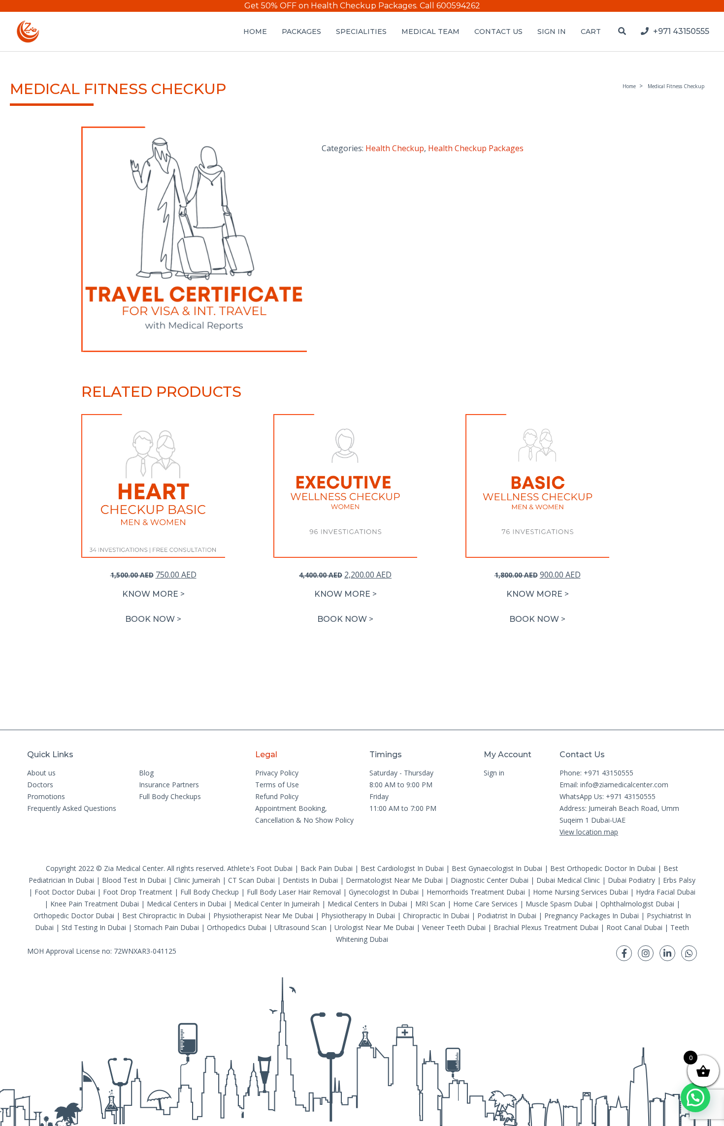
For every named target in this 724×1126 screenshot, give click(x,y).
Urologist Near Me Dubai (374, 927)
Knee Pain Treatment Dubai (94, 903)
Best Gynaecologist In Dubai (497, 868)
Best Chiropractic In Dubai (163, 915)
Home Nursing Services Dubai (580, 892)
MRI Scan (430, 903)
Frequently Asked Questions (71, 808)
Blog (146, 772)
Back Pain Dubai (326, 868)
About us (41, 772)
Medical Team (430, 31)
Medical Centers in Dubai (186, 903)
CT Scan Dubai (251, 880)
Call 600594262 (450, 5)
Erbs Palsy (679, 880)
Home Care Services (485, 903)
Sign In (551, 31)
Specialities (361, 31)
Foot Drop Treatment (137, 892)
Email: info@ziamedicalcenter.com (613, 784)
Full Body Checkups (170, 796)
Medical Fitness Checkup (676, 86)
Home (255, 31)
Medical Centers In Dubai (367, 903)
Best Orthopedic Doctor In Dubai (603, 868)
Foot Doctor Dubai (64, 892)
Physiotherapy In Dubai (358, 915)
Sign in (494, 772)
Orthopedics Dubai (236, 927)
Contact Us (498, 31)
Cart (591, 31)
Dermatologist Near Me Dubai (394, 880)
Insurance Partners (169, 784)
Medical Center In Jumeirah (277, 903)
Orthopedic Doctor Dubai (73, 915)
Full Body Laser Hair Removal (294, 892)
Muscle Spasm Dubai (559, 903)
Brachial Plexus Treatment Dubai (546, 927)
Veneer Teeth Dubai (454, 927)
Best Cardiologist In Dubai (402, 868)
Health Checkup (394, 148)
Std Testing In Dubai (94, 927)
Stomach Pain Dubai (166, 927)
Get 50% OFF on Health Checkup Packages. (331, 5)
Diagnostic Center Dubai (489, 880)
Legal (266, 754)
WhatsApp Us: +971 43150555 (607, 796)
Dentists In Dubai (310, 880)
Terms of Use (277, 784)
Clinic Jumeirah (198, 880)
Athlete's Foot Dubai (260, 868)
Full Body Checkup (209, 892)
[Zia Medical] (28, 31)
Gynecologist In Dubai (384, 892)
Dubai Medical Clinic (568, 880)
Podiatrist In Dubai (506, 915)
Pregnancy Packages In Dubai (591, 915)
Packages (301, 31)
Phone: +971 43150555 (596, 772)
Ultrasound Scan (300, 927)
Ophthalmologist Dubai (637, 903)
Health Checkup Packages (476, 148)
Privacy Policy (276, 772)
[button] (153, 619)
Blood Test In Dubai (134, 880)
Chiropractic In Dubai (436, 915)
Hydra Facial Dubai (665, 892)
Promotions (46, 796)
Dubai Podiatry (631, 880)
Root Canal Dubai (634, 927)
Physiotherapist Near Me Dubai (263, 915)
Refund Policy (276, 796)
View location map (588, 831)
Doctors (40, 784)
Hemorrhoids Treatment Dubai (476, 892)
